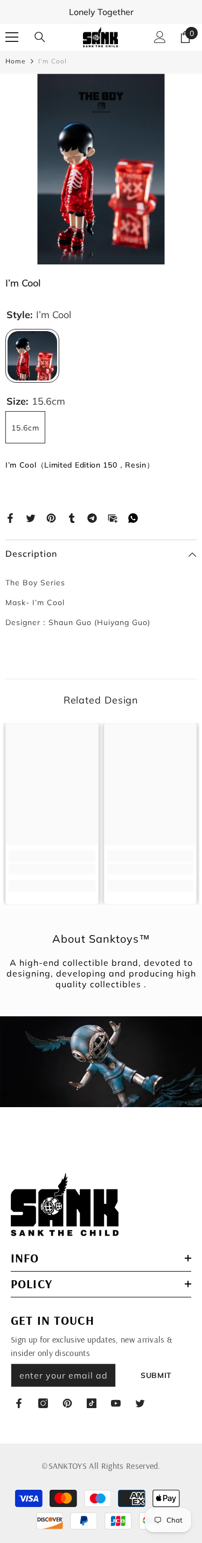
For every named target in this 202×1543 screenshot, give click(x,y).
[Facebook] (10, 517)
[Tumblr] (71, 517)
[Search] (39, 37)
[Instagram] (43, 1403)
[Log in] (160, 37)
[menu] (11, 37)
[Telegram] (92, 517)
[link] (52, 869)
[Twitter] (31, 517)
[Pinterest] (51, 517)
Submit (156, 1375)
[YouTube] (116, 1403)
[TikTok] (91, 1403)
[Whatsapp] (133, 517)
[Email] (112, 517)
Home (15, 61)
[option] (101, 169)
